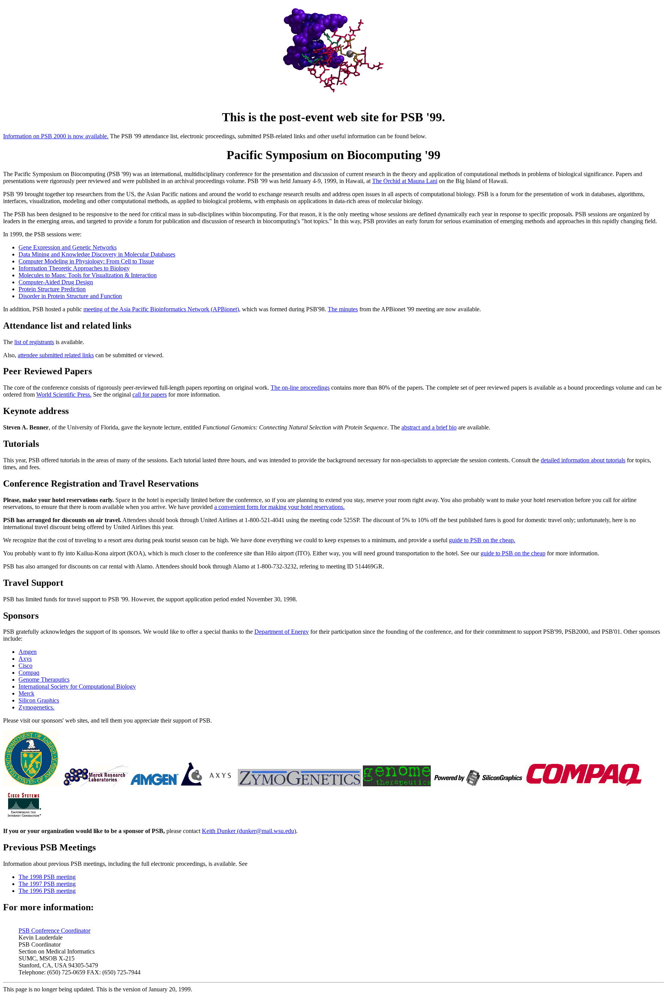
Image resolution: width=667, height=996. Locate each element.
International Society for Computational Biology (77, 686)
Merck (26, 693)
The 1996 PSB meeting (47, 890)
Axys (25, 658)
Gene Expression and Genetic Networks (68, 247)
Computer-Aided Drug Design (56, 282)
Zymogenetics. (36, 707)
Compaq (29, 672)
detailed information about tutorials (583, 460)
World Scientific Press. (63, 394)
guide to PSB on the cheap (513, 553)
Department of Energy (281, 631)
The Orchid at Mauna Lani (404, 181)
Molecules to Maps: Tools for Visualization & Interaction (88, 275)
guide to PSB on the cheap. (482, 540)
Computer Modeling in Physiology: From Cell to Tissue (86, 261)
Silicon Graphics (39, 700)
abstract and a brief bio (429, 427)
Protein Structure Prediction (52, 289)
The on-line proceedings (300, 387)
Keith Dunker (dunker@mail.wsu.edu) (249, 831)
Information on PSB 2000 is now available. (55, 136)
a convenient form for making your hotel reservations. (279, 507)
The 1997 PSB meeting (47, 884)
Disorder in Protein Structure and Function (70, 296)
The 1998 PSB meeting (47, 877)
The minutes (343, 309)
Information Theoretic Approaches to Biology (74, 268)
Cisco (25, 665)
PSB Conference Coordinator (54, 930)
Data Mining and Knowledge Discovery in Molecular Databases (97, 254)
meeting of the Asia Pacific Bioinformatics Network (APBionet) (161, 309)
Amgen (28, 651)
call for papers (149, 394)
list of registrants (34, 342)
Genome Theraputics (44, 679)
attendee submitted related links (56, 355)
